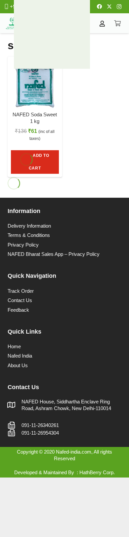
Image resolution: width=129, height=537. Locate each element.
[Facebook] (99, 7)
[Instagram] (119, 7)
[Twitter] (109, 7)
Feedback (18, 310)
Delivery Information (29, 226)
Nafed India (20, 356)
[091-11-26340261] (15, 425)
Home (14, 346)
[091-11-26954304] (15, 433)
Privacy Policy (23, 245)
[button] (35, 162)
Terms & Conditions (29, 235)
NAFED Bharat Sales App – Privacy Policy (54, 254)
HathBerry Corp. (97, 472)
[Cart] (117, 23)
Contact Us (20, 300)
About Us (18, 365)
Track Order (21, 291)
